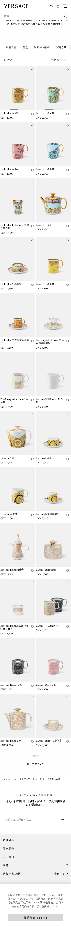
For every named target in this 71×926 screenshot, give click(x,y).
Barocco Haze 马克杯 (12, 684)
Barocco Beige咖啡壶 (12, 569)
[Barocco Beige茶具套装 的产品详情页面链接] (53, 716)
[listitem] (11, 47)
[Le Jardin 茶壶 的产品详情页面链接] (53, 200)
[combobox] (35, 16)
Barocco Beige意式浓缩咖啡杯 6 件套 (14, 627)
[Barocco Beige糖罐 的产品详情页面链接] (53, 545)
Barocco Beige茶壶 (10, 740)
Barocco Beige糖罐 (46, 569)
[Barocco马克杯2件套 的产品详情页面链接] (53, 601)
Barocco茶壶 (7, 458)
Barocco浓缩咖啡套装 (48, 514)
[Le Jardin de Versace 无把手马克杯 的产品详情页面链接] (17, 200)
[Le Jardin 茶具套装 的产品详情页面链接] (17, 259)
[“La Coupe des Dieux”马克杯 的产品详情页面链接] (17, 374)
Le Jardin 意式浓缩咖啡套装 (14, 341)
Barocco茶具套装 (45, 458)
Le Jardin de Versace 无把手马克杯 (14, 226)
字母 (38, 24)
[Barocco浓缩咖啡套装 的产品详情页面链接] (53, 489)
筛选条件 (56, 60)
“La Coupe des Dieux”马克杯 (14, 400)
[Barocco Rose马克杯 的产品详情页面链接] (53, 660)
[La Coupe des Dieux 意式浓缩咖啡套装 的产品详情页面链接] (53, 315)
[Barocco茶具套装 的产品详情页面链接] (53, 433)
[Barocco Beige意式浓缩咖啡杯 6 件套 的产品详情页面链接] (17, 601)
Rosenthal (17, 20)
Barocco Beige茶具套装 (49, 740)
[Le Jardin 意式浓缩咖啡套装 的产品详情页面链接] (17, 315)
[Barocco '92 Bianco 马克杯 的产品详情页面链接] (53, 374)
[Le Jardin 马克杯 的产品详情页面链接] (17, 88)
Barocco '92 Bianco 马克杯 (49, 400)
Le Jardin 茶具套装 (11, 283)
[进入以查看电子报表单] (63, 819)
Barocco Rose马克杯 (47, 684)
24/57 (35, 756)
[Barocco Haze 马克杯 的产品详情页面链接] (17, 660)
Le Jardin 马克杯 (9, 113)
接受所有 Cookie (35, 917)
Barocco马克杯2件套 (47, 625)
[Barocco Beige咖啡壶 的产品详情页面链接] (17, 545)
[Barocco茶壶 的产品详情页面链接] (17, 433)
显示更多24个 (36, 764)
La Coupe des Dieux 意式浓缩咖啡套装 (50, 341)
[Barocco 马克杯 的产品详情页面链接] (17, 489)
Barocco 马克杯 (8, 514)
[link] (10, 779)
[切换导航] (64, 6)
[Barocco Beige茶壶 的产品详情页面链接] (17, 716)
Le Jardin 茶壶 (44, 225)
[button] (57, 6)
